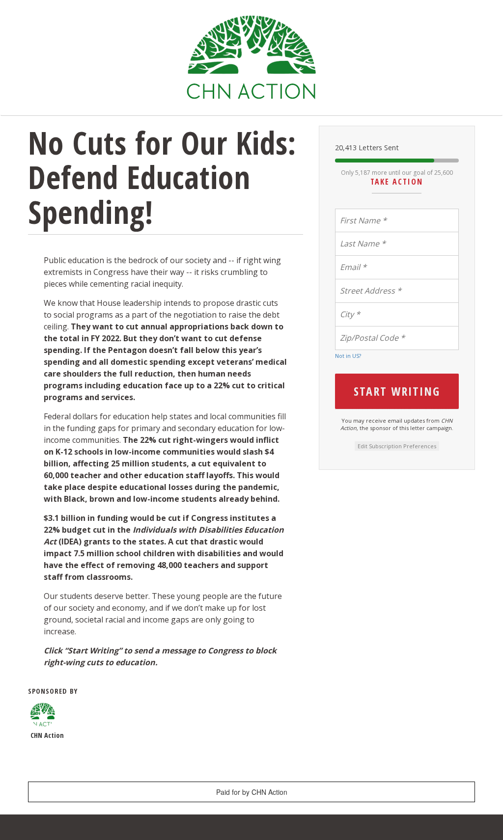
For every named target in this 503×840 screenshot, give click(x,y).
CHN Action (47, 735)
